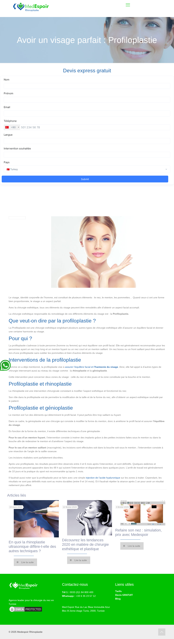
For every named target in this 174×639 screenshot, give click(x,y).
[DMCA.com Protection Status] (26, 611)
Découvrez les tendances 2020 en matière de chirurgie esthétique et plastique (85, 544)
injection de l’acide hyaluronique (103, 477)
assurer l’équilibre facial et (91, 367)
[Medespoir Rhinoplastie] (31, 8)
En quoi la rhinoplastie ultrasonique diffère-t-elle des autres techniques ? (32, 546)
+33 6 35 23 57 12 (86, 596)
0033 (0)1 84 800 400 (81, 592)
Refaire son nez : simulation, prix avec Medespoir (138, 532)
